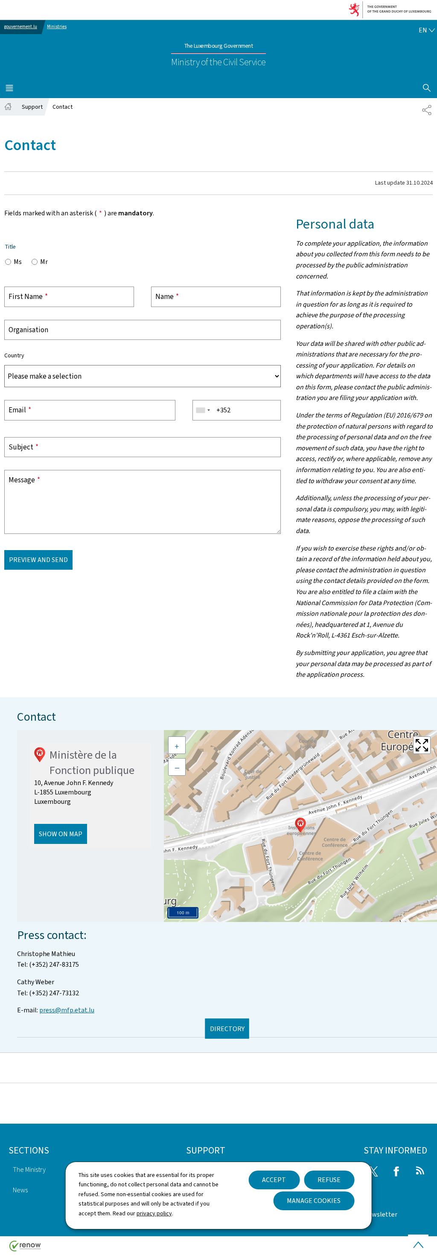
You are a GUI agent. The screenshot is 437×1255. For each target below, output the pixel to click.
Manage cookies (314, 1200)
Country (14, 356)
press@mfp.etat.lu (66, 1010)
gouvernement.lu (20, 26)
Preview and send (38, 559)
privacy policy (154, 1213)
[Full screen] (422, 745)
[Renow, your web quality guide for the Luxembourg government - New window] (25, 1249)
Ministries (57, 26)
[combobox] (203, 410)
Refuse (329, 1179)
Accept (274, 1179)
